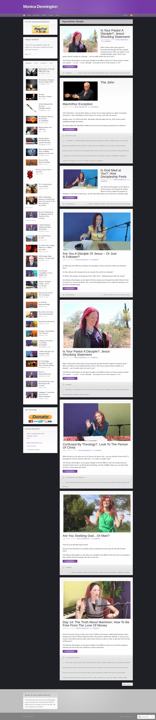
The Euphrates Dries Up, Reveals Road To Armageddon (46, 119)
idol (86, 667)
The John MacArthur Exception (45, 95)
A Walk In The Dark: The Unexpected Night (46, 353)
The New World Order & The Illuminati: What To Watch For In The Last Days (46, 215)
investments (100, 667)
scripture (86, 394)
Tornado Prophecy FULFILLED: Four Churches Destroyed (45, 140)
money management (97, 672)
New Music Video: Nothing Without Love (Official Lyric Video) (46, 247)
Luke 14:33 (102, 150)
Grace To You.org (111, 145)
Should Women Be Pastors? (47, 321)
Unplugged (68, 73)
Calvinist (106, 140)
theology (124, 482)
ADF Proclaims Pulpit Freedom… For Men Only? (46, 257)
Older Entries (126, 684)
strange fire (73, 160)
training (128, 204)
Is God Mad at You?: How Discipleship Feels (114, 173)
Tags (50, 63)
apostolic (75, 662)
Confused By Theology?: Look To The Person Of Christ (95, 446)
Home (29, 15)
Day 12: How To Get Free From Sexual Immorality (46, 313)
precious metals (120, 672)
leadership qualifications (98, 73)
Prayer (44, 15)
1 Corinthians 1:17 (70, 140)
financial (127, 662)
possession (112, 672)
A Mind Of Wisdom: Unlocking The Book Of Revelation (45, 227)
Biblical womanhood (91, 140)
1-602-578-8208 (31, 446)
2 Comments (107, 41)
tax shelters (114, 677)
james (106, 667)
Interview (75, 150)
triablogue (100, 160)
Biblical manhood (80, 140)
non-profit (72, 155)
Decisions (36, 15)
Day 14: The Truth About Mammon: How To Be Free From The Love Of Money (96, 623)
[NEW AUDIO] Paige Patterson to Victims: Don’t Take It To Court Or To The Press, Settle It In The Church (47, 201)
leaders (97, 572)
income (71, 150)
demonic (88, 662)
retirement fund (74, 677)
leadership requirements (122, 389)
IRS (80, 150)
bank (80, 662)
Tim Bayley (86, 160)
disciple (80, 73)
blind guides (68, 389)
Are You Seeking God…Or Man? (86, 535)
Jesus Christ (101, 482)
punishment (122, 204)
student (128, 294)
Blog (66, 135)
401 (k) (67, 662)
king (93, 572)
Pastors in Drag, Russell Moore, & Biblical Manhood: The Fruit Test (46, 151)
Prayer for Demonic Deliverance (45, 373)
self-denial (108, 155)
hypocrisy (65, 150)
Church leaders (87, 389)
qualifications (120, 572)
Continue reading (70, 66)
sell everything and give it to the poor (120, 73)
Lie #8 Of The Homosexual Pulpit (44, 303)
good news (90, 482)
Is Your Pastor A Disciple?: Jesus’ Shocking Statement (115, 34)
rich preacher (101, 155)
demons (94, 662)
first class (78, 145)
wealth (125, 677)
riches (90, 677)
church (67, 482)
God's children (110, 204)
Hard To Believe (121, 145)
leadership (103, 572)
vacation (120, 677)
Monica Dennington (40, 6)
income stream (92, 667)
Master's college (116, 150)
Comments (43, 63)
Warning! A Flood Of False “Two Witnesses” (46, 332)
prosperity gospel (92, 155)
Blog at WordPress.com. (126, 716)
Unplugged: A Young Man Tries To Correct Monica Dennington (46, 394)
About (58, 15)
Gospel (85, 73)
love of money (70, 672)
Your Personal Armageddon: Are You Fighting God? (45, 273)
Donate (51, 15)
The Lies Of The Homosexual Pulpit (44, 161)
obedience (76, 394)
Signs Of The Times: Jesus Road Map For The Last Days (46, 384)
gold (79, 667)
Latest (36, 63)
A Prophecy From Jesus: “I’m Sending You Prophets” (46, 343)
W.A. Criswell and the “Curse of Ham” (45, 185)
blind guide (100, 140)
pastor (107, 73)
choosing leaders (77, 389)
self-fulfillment (115, 155)
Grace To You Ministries (98, 145)
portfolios (105, 672)
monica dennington (68, 394)
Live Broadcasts (69, 204)
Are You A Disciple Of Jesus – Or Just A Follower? (89, 255)
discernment (95, 389)
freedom (74, 667)
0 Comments (95, 259)
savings (100, 677)
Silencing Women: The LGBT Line (45, 128)
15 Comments (94, 106)
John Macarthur (86, 150)
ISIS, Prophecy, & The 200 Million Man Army (46, 70)
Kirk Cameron (95, 150)
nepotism (66, 155)
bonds (84, 662)
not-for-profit (79, 155)
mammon (83, 672)
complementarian (114, 140)
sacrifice (94, 677)
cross (121, 140)
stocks (108, 677)
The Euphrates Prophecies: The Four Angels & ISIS (46, 81)
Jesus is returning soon (118, 667)
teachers (127, 572)
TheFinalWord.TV (80, 477)
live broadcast (121, 294)
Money (89, 672)
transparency (93, 160)
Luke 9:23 (109, 150)
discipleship (96, 204)
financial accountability (69, 145)
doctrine (84, 482)
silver (104, 677)
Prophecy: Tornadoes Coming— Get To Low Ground (45, 284)
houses (83, 667)
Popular (28, 63)
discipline (102, 204)
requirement (66, 677)
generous (84, 145)
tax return (79, 160)
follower (110, 294)
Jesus (89, 73)
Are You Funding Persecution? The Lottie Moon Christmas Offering (46, 363)
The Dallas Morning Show (72, 657)
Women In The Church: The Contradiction (46, 294)
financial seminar (67, 667)
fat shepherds (120, 662)
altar (71, 662)
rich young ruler (83, 677)
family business (112, 662)
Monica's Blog (72, 135)
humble (85, 572)
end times (104, 662)
